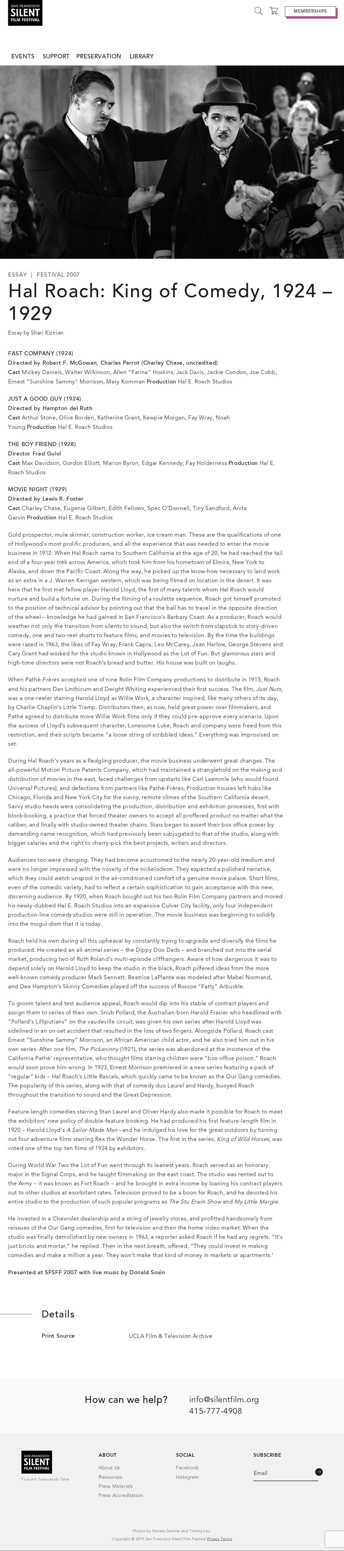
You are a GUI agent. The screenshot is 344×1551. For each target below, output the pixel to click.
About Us (109, 1468)
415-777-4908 (215, 1412)
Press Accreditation (121, 1495)
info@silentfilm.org (224, 1400)
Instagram (187, 1477)
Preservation (98, 57)
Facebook (187, 1468)
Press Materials (116, 1486)
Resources (110, 1477)
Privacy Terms (219, 1539)
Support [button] (56, 57)
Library (141, 57)
